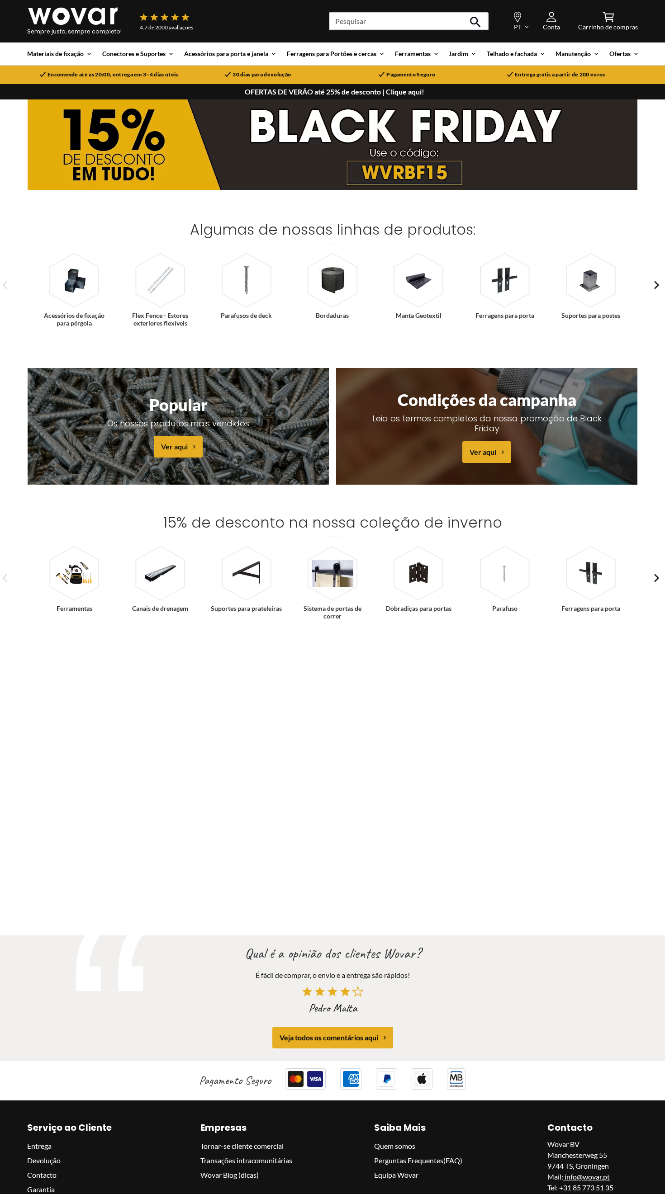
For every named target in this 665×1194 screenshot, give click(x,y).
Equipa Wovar (396, 1174)
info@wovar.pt (586, 1176)
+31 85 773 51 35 (586, 1187)
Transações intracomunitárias (246, 1160)
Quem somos (394, 1146)
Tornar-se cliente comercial (242, 1146)
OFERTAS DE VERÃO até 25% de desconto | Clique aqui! (334, 92)
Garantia (41, 1189)
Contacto (42, 1174)
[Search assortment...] (476, 21)
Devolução (44, 1160)
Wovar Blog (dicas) (229, 1174)
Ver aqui (174, 446)
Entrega (39, 1146)
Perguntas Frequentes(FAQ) (418, 1160)
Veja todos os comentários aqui (329, 1037)
